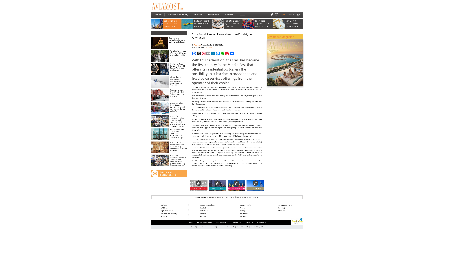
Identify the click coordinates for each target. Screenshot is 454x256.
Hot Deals (249, 223)
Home (190, 223)
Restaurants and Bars (207, 205)
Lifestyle (198, 14)
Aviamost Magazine (281, 37)
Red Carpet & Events (285, 205)
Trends (242, 208)
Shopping (281, 208)
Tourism (203, 214)
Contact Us (261, 223)
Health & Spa (204, 208)
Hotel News (204, 211)
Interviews (281, 211)
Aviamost (197, 45)
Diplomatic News (167, 211)
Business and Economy (169, 214)
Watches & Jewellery (178, 14)
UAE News (209, 47)
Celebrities (244, 214)
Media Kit (237, 223)
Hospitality (213, 14)
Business (229, 14)
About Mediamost (204, 223)
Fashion (158, 14)
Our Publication (222, 223)
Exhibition (243, 216)
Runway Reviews (246, 205)
